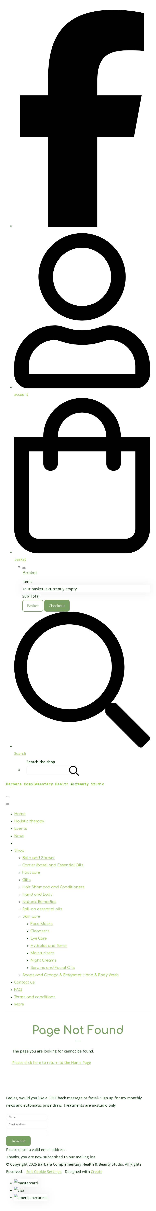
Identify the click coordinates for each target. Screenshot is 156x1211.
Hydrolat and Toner (48, 946)
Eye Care (38, 938)
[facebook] (82, 225)
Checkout (57, 605)
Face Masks (41, 924)
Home (20, 814)
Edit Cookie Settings (44, 1171)
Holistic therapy (29, 821)
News (19, 836)
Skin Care (31, 916)
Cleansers (39, 931)
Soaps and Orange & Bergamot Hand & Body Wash (70, 975)
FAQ (18, 990)
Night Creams (43, 960)
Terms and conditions (34, 997)
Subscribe (18, 1141)
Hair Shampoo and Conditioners (53, 887)
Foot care (31, 872)
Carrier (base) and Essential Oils (52, 865)
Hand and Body (37, 894)
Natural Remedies (39, 902)
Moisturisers (42, 953)
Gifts (26, 880)
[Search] (74, 770)
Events (20, 828)
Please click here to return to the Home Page (51, 1062)
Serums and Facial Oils (52, 968)
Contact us (24, 982)
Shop (19, 850)
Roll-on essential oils (42, 909)
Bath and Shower (38, 858)
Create (96, 1171)
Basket (33, 605)
